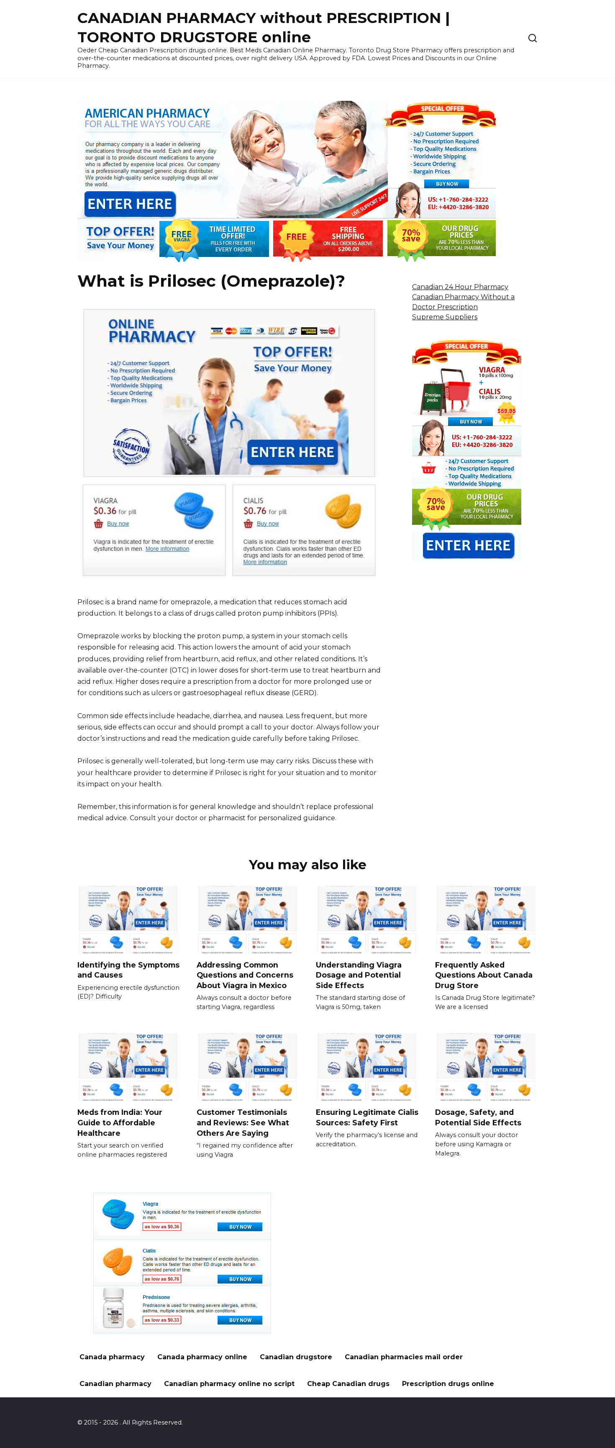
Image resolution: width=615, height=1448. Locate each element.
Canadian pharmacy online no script (229, 1384)
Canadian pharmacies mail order (404, 1357)
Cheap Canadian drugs (348, 1384)
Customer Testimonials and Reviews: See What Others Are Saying (243, 1122)
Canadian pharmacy (115, 1384)
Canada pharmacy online (202, 1357)
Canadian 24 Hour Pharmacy (460, 287)
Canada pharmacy (112, 1357)
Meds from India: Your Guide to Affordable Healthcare (119, 1122)
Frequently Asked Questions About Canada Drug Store (484, 975)
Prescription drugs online (448, 1384)
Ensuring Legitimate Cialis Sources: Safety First (367, 1117)
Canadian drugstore (296, 1357)
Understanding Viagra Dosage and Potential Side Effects (359, 975)
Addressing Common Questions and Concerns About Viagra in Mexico (245, 975)
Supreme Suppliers (444, 317)
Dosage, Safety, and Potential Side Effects (478, 1117)
